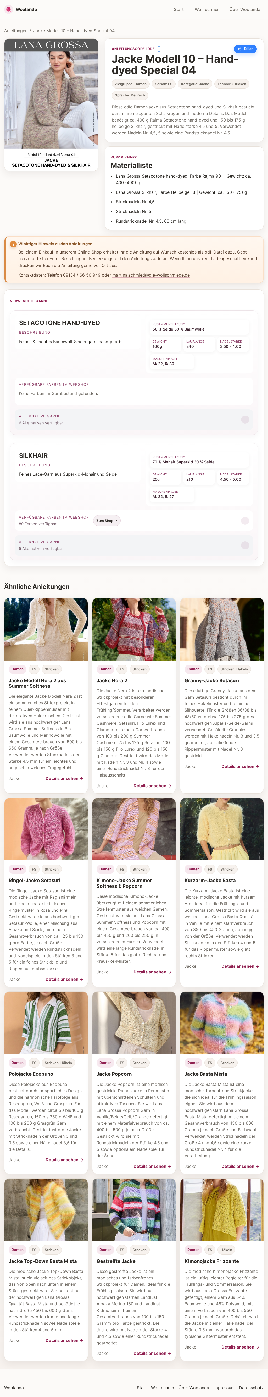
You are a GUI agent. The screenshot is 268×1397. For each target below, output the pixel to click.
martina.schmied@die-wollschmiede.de (151, 275)
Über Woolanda (245, 9)
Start (179, 9)
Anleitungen (15, 30)
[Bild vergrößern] (51, 104)
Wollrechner (207, 9)
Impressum (224, 1387)
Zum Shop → (107, 521)
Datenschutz (251, 1387)
